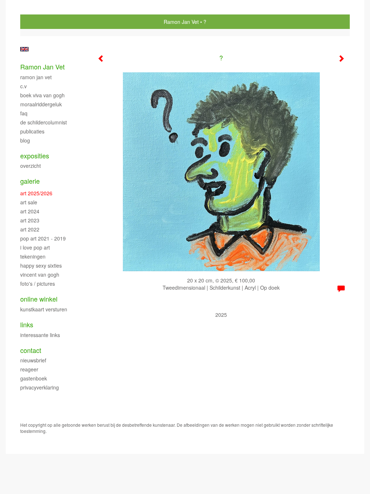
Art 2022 (29, 229)
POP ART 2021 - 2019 (43, 238)
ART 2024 (29, 211)
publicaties (32, 131)
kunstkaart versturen (43, 309)
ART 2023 (29, 220)
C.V (23, 86)
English (24, 49)
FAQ (23, 113)
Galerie (30, 181)
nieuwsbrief (33, 360)
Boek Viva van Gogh (42, 95)
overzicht (30, 165)
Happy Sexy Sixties (41, 265)
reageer (29, 369)
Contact (30, 350)
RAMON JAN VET (36, 77)
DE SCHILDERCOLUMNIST (43, 122)
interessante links (40, 334)
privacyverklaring (39, 387)
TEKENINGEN (33, 256)
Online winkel (38, 298)
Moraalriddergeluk (41, 104)
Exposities (34, 155)
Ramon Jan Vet (181, 21)
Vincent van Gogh (39, 274)
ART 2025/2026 (36, 193)
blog (25, 140)
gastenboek (33, 378)
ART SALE (28, 202)
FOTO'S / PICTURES (37, 283)
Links (26, 324)
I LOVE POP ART (35, 247)
